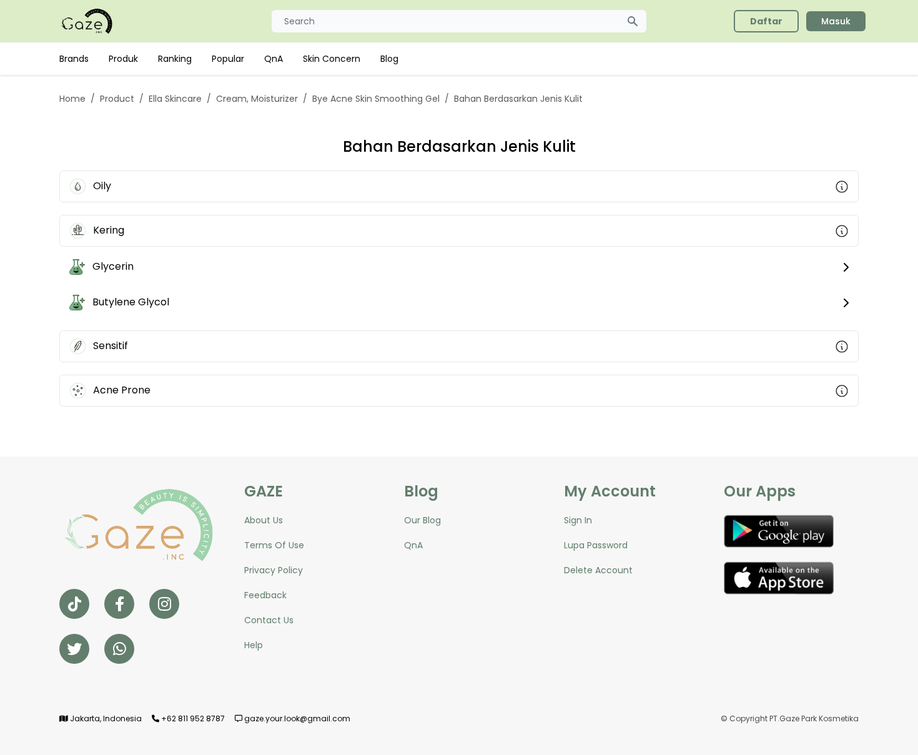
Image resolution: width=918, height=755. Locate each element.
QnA (273, 58)
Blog (389, 58)
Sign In (578, 520)
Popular (228, 58)
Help (253, 645)
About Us (263, 520)
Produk (123, 58)
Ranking (175, 58)
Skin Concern (331, 58)
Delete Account (598, 570)
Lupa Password (596, 545)
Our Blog (422, 520)
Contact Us (269, 620)
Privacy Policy (273, 570)
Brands (74, 58)
